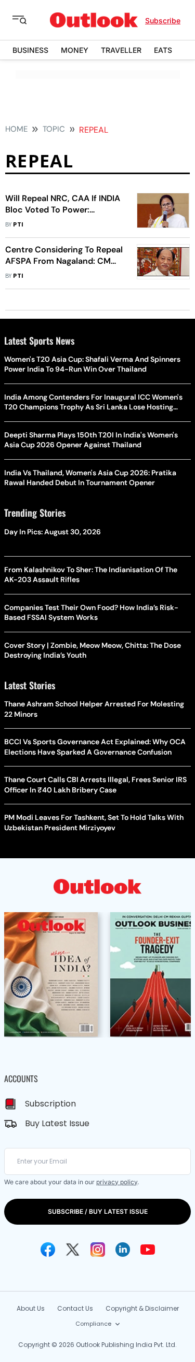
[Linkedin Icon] (122, 1249)
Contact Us (75, 1308)
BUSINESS (30, 50)
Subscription (50, 1104)
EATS (163, 50)
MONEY (74, 50)
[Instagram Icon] (97, 1249)
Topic (54, 129)
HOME (16, 129)
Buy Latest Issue (57, 1123)
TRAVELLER (121, 50)
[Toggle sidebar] (27, 20)
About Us (31, 1308)
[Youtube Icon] (147, 1249)
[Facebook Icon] (48, 1249)
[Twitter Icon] (72, 1249)
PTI (18, 224)
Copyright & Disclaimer (142, 1308)
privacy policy (116, 1182)
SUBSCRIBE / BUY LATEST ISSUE (98, 1211)
